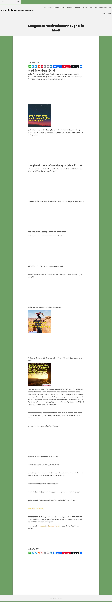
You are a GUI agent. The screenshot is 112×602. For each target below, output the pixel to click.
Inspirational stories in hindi (49, 526)
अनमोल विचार (77, 7)
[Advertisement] (56, 49)
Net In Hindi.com (9, 10)
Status (50, 7)
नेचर (110, 7)
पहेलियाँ (109, 13)
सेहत (91, 7)
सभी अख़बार (85, 7)
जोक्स (104, 13)
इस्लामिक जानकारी (103, 7)
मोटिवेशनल (57, 7)
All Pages (40, 508)
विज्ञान (96, 7)
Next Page (31, 508)
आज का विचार (69, 7)
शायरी (45, 7)
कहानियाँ (62, 7)
